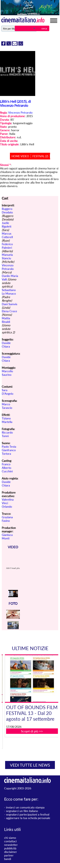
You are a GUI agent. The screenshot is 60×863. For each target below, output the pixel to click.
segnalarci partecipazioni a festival (27, 814)
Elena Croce (9, 311)
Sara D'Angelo (7, 391)
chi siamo (10, 837)
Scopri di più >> (32, 731)
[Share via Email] (15, 44)
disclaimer (10, 852)
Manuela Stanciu (7, 256)
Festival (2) (40, 156)
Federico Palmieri (7, 245)
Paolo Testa (9, 446)
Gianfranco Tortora (9, 451)
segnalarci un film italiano (22, 811)
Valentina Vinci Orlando (8, 503)
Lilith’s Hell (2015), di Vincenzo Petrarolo (15, 103)
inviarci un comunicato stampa (25, 807)
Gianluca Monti (7, 536)
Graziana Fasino (7, 518)
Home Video (20, 156)
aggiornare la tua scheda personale (28, 818)
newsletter (11, 844)
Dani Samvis (9, 304)
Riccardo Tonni (7, 434)
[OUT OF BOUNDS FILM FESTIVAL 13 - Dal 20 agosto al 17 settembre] (32, 678)
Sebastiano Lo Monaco (9, 291)
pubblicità (10, 848)
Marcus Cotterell (7, 235)
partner (9, 855)
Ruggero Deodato (7, 210)
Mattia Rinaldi (6, 319)
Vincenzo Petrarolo (20, 112)
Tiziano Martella (7, 420)
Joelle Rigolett (6, 224)
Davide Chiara (6, 344)
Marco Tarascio (7, 405)
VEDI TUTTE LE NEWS (30, 765)
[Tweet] (9, 44)
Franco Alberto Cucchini (7, 467)
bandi (7, 859)
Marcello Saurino (7, 372)
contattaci (10, 841)
